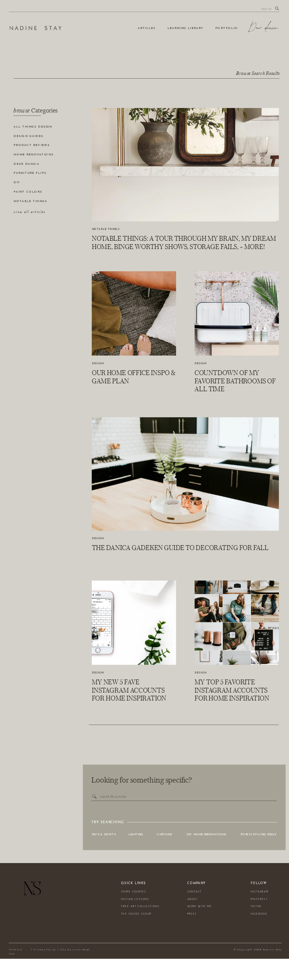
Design (98, 363)
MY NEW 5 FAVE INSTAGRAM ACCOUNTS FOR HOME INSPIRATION (129, 690)
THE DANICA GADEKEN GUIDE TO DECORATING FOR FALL (180, 548)
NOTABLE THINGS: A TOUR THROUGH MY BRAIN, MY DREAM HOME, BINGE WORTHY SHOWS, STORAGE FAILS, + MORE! (184, 242)
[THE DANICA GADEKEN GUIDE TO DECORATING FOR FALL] (185, 473)
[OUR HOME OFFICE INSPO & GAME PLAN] (134, 313)
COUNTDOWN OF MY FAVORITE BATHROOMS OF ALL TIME (235, 381)
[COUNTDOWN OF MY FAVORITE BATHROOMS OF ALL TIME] (237, 313)
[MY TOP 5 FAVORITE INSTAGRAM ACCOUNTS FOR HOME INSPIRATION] (237, 623)
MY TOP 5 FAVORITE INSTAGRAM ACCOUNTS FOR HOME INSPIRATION (232, 690)
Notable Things (106, 229)
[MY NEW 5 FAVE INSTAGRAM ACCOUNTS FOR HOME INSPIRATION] (134, 623)
